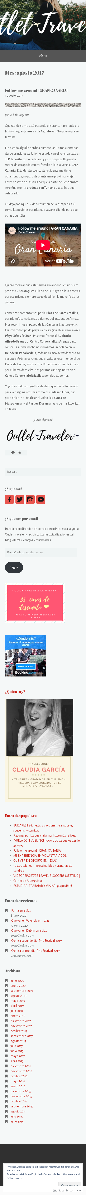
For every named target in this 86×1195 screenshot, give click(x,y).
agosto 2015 (18, 1111)
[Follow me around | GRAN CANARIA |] (19, 452)
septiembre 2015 (22, 1106)
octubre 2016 (19, 1076)
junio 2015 (17, 1121)
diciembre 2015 (21, 1091)
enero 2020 (18, 985)
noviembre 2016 (21, 1071)
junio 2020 (17, 980)
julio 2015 (17, 1116)
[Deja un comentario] (13, 452)
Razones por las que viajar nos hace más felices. (44, 835)
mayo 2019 (18, 1000)
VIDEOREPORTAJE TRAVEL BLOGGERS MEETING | (46, 875)
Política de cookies (15, 1178)
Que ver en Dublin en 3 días (29, 930)
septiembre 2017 (22, 1036)
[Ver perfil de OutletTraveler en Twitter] (19, 499)
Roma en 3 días (21, 910)
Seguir (14, 567)
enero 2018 (18, 1016)
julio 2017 (17, 1046)
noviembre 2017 (21, 1026)
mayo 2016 (18, 1081)
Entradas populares (21, 815)
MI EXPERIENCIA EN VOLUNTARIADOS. (40, 855)
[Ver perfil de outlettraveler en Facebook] (9, 499)
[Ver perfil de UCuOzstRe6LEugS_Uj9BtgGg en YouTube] (40, 499)
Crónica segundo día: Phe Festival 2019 (36, 940)
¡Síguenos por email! (22, 518)
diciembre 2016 (21, 1066)
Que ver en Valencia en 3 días (30, 920)
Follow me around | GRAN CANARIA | (36, 90)
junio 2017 (17, 1051)
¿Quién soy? (15, 691)
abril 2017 (17, 1061)
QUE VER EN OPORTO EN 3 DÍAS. (35, 860)
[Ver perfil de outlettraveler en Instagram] (30, 499)
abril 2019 (17, 1005)
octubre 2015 (19, 1101)
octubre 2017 (19, 1031)
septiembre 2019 (22, 990)
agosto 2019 (19, 995)
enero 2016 (18, 1086)
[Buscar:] (43, 472)
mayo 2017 (18, 1056)
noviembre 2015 (21, 1096)
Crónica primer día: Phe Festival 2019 (35, 950)
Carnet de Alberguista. (28, 880)
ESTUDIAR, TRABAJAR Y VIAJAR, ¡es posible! (42, 885)
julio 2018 (17, 1011)
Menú (43, 55)
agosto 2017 (18, 1041)
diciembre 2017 (21, 1021)
